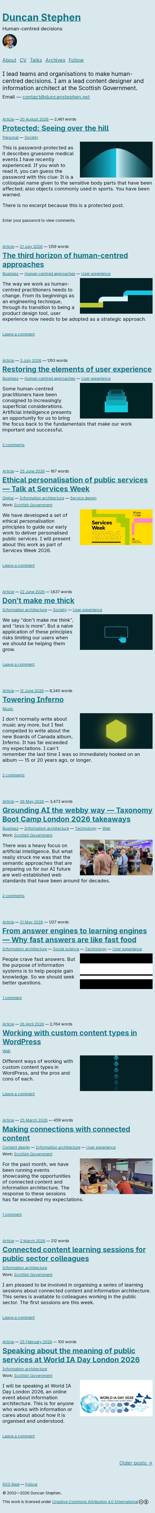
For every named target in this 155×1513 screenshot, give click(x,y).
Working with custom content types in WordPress (69, 1037)
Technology (85, 828)
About (9, 60)
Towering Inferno (33, 699)
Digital (8, 498)
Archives (55, 60)
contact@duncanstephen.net (56, 97)
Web (106, 828)
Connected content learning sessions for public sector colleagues (74, 1254)
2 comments (13, 444)
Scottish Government (33, 505)
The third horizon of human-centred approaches (65, 260)
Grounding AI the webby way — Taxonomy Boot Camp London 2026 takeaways (77, 814)
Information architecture (42, 498)
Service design (83, 498)
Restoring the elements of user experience (77, 369)
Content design (16, 1147)
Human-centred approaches (49, 273)
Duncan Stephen (41, 17)
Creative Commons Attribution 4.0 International (95, 1501)
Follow (76, 60)
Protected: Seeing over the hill (55, 128)
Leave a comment (18, 334)
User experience (96, 273)
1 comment (12, 997)
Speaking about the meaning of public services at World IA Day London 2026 (71, 1355)
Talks (36, 60)
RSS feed (10, 1484)
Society (31, 137)
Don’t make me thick (38, 600)
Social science (66, 949)
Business (10, 273)
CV (23, 60)
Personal (10, 137)
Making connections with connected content (66, 1133)
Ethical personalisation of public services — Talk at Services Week (75, 484)
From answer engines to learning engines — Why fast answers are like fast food (74, 935)
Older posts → (136, 1463)
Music (7, 708)
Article (8, 119)
